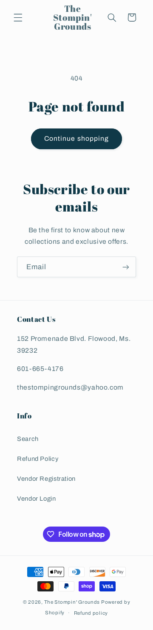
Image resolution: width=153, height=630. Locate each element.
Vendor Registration (46, 478)
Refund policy (91, 613)
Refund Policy (37, 458)
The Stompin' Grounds (72, 602)
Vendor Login (36, 498)
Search (28, 438)
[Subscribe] (126, 266)
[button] (18, 17)
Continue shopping (76, 138)
